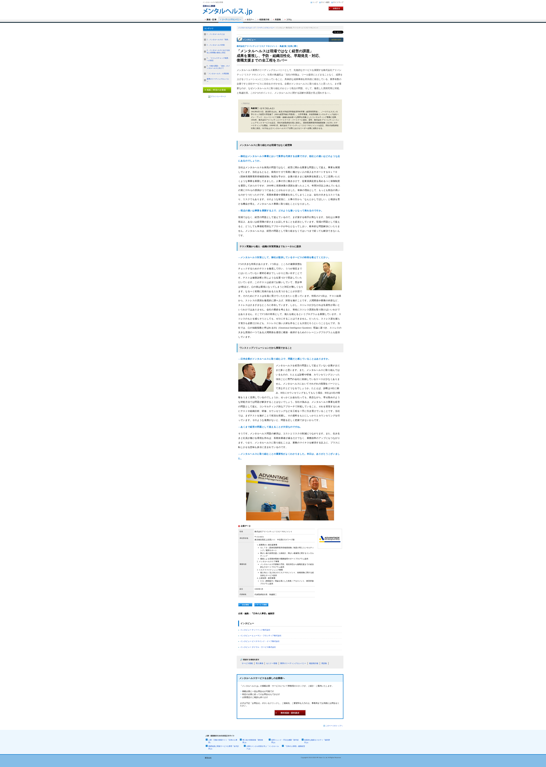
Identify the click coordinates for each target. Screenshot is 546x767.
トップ (315, 2)
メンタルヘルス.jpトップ (247, 27)
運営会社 (208, 758)
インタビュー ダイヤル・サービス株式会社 (258, 647)
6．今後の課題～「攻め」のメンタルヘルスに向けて (218, 67)
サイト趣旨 (325, 2)
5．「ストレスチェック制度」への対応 (218, 59)
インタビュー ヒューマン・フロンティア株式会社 (260, 636)
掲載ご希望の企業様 (216, 90)
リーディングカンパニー (265, 27)
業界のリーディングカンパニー (293, 663)
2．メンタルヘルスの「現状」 (218, 40)
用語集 (324, 663)
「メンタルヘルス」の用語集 (218, 74)
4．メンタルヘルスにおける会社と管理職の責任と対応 (218, 51)
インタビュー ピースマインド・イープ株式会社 (260, 641)
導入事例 (259, 663)
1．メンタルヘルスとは (216, 34)
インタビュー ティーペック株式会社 (255, 630)
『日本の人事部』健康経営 (295, 746)
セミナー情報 (271, 663)
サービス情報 (247, 663)
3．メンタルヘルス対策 (216, 45)
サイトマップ (338, 2)
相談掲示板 (313, 663)
